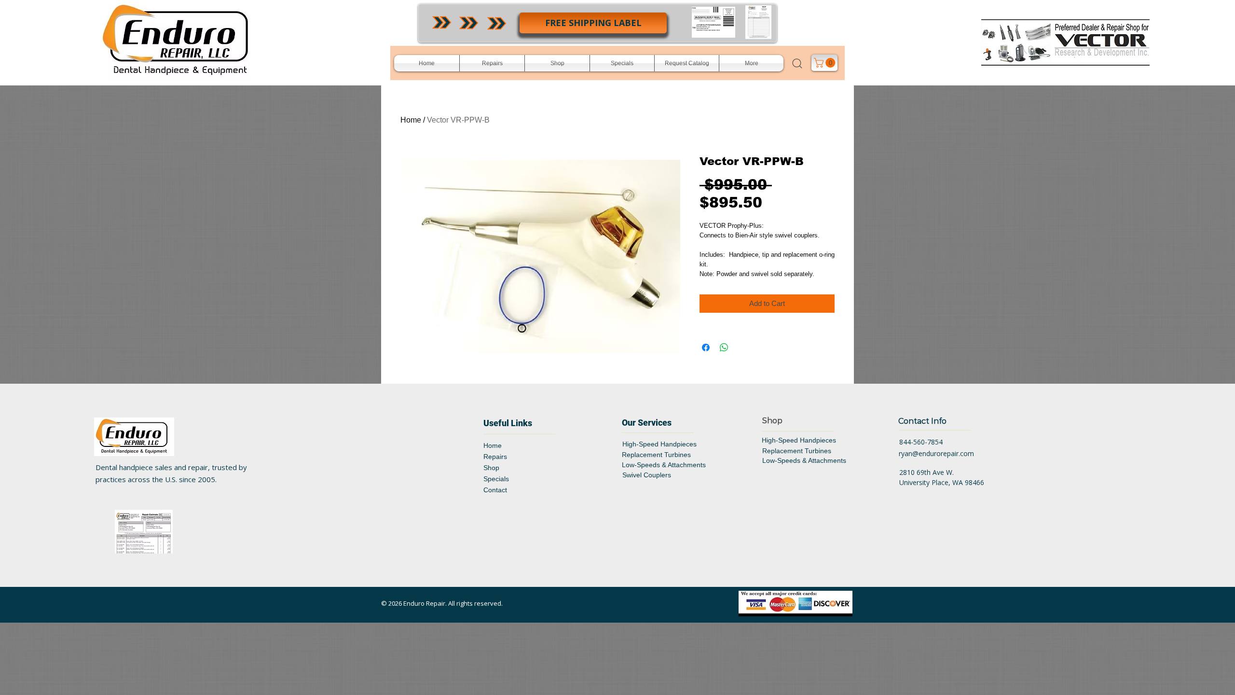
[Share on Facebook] (706, 347)
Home (410, 120)
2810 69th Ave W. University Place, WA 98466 (941, 477)
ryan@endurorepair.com (936, 453)
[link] (825, 63)
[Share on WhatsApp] (724, 347)
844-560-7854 (921, 441)
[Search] (797, 63)
